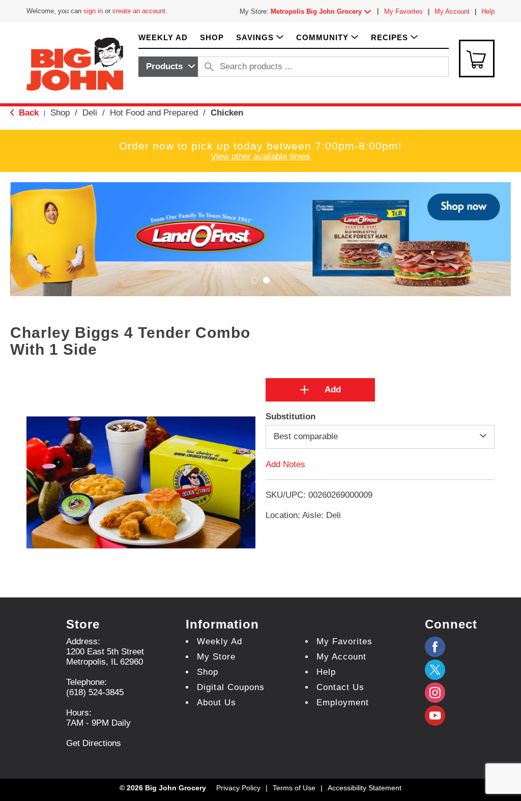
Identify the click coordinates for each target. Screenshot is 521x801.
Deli (89, 113)
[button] (323, 11)
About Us (216, 702)
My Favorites (403, 11)
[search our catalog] (209, 66)
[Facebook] (435, 647)
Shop (60, 113)
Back (27, 113)
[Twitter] (435, 670)
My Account (452, 11)
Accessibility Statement (364, 788)
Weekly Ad (219, 641)
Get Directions (93, 743)
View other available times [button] (260, 156)
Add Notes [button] (285, 464)
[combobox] (168, 66)
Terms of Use (294, 788)
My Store (216, 657)
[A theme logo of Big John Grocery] (74, 63)
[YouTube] (435, 692)
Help (488, 11)
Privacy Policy (238, 788)
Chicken (227, 113)
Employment (342, 702)
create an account (138, 11)
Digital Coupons (231, 687)
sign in (93, 11)
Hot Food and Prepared (154, 113)
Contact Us (340, 687)
